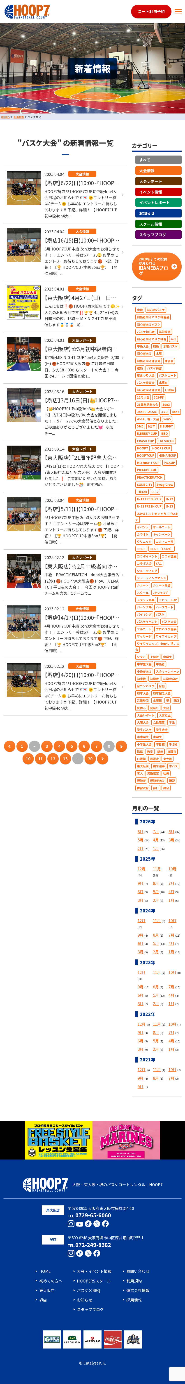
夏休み (141, 708)
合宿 (162, 686)
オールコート (162, 527)
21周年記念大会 (147, 404)
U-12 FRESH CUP (149, 499)
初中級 (141, 679)
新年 (160, 751)
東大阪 (167, 759)
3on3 (166, 404)
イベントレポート (154, 202)
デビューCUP (168, 600)
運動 (140, 368)
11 (40, 758)
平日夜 (160, 744)
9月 (140, 883)
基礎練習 (165, 332)
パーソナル (144, 607)
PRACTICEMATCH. (150, 477)
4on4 (175, 412)
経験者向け (157, 780)
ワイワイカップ (166, 636)
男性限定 (153, 773)
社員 (166, 773)
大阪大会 (143, 722)
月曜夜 (154, 759)
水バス (173, 766)
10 (28, 758)
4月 (156, 840)
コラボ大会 (144, 563)
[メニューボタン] (178, 11)
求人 (140, 773)
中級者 (160, 664)
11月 (157, 868)
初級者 (154, 679)
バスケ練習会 (146, 382)
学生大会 (162, 729)
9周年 (151, 426)
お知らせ (147, 213)
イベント (143, 527)
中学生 (167, 657)
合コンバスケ (146, 686)
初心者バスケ (156, 310)
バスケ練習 (154, 368)
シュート (143, 585)
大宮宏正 (165, 715)
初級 (156, 346)
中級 (140, 310)
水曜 (159, 353)
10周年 (169, 390)
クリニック (144, 541)
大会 (166, 708)
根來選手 (159, 766)
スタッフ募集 (146, 600)
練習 (172, 780)
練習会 (169, 361)
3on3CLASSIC (147, 412)
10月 (172, 868)
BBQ (164, 433)
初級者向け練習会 (148, 361)
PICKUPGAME (147, 470)
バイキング (144, 614)
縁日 (156, 788)
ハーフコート (164, 607)
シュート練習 (162, 585)
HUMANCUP (167, 455)
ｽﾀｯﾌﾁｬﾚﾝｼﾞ (161, 592)
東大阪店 (143, 766)
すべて (144, 160)
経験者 (141, 780)
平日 (173, 339)
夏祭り (154, 708)
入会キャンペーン (167, 671)
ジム (159, 563)
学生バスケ (144, 729)
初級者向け (170, 679)
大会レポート (150, 181)
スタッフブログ (152, 234)
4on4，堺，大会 (148, 419)
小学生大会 (144, 744)
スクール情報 (150, 224)
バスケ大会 (169, 621)
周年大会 (143, 693)
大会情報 (147, 170)
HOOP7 (142, 448)
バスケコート (167, 375)
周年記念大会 (162, 693)
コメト (141, 549)
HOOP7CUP (145, 455)
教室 (150, 751)
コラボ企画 (169, 556)
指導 (140, 751)
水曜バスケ (170, 346)
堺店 (176, 700)
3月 (171, 840)
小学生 (157, 737)
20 (90, 758)
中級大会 (143, 346)
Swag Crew (165, 484)
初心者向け (144, 353)
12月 (142, 868)
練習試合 (143, 788)
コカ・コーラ (164, 541)
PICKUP (169, 463)
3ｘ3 (164, 412)
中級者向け (144, 671)
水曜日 (163, 382)
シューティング (147, 571)
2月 (140, 848)
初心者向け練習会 (148, 390)
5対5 (140, 426)
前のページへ (9, 746)
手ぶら (173, 744)
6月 (171, 831)
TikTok (142, 492)
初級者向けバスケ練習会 (153, 317)
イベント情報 (150, 192)
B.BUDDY (166, 426)
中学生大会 (144, 664)
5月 (140, 840)
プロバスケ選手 (166, 629)
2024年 (159, 397)
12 (53, 758)
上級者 (154, 657)
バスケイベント (147, 621)
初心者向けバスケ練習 (151, 339)
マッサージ (144, 636)
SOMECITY (144, 484)
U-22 (169, 499)
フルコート (144, 629)
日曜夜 (171, 751)
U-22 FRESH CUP (149, 506)
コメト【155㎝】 (161, 549)
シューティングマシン (151, 578)
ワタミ (141, 657)
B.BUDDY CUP (147, 433)
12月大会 (143, 397)
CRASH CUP (145, 441)
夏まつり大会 (146, 375)
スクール (143, 592)
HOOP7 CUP (161, 448)
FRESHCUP (166, 441)
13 (65, 758)
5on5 (167, 419)
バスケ (160, 614)
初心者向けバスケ (148, 324)
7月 (156, 831)
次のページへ (102, 758)
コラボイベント (147, 556)
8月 (140, 831)
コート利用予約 (151, 11)
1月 (156, 848)
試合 (166, 788)
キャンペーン (161, 534)
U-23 (169, 506)
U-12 (155, 492)
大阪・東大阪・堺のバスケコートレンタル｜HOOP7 (117, 1184)
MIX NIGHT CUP (148, 463)
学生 (172, 722)
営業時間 (143, 700)
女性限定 (159, 722)
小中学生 (143, 737)
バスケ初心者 (146, 332)
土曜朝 (157, 700)
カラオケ (143, 534)
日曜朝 (141, 759)
